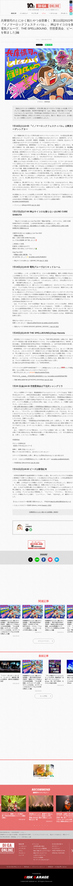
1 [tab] (34, 825)
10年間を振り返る (38, 846)
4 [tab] (42, 825)
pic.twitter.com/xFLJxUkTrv (50, 323)
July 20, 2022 (48, 380)
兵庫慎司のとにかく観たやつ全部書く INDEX (43, 512)
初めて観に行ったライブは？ (42, 850)
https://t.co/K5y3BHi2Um (58, 501)
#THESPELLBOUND (34, 376)
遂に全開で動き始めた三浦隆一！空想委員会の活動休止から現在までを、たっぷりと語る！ (43, 406)
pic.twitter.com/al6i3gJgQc (20, 201)
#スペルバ (44, 376)
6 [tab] (48, 825)
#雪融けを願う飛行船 (21, 254)
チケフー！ (55, 846)
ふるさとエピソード (39, 855)
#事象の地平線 (18, 235)
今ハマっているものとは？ (41, 859)
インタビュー (24, 13)
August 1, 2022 (46, 505)
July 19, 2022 (54, 326)
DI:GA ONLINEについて (14, 866)
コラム (44, 13)
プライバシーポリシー (38, 866)
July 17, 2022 (44, 260)
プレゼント (64, 13)
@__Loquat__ (22, 376)
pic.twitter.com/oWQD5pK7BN (57, 376)
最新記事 (13, 13)
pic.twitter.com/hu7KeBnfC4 (37, 257)
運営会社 (26, 866)
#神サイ (29, 233)
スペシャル (54, 13)
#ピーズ (68, 501)
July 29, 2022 (35, 463)
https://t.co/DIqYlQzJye (34, 323)
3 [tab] (40, 825)
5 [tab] (45, 825)
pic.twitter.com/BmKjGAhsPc (60, 459)
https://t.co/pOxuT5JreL (42, 372)
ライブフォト (56, 848)
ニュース (21, 855)
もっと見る (43, 696)
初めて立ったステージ (40, 853)
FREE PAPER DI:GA (58, 850)
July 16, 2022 (35, 205)
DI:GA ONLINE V (57, 844)
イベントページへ (43, 641)
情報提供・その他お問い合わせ (57, 866)
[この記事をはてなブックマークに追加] (57, 560)
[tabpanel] (13, 808)
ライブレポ (35, 13)
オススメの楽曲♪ (38, 857)
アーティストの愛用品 (40, 848)
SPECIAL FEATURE (58, 853)
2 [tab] (37, 825)
